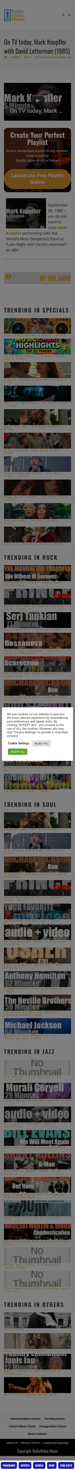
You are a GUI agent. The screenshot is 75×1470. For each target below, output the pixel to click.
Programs (9, 1465)
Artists (25, 1465)
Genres (39, 1465)
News (52, 1465)
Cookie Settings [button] (18, 743)
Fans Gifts (66, 1465)
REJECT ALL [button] (42, 743)
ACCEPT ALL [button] (17, 751)
